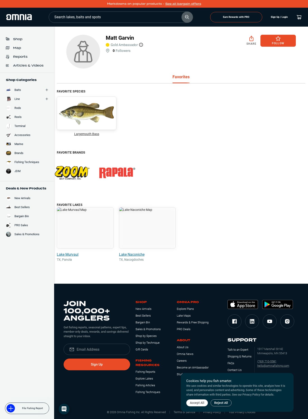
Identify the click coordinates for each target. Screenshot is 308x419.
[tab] (181, 77)
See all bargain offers (183, 4)
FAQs (231, 363)
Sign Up (97, 364)
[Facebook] (234, 321)
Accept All (197, 403)
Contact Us (235, 370)
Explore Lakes (144, 378)
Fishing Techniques (148, 392)
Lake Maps (184, 315)
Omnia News (185, 354)
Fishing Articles (145, 385)
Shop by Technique (148, 342)
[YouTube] (270, 321)
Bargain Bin (143, 322)
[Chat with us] (64, 409)
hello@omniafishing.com (273, 365)
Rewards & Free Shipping (193, 322)
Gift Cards (142, 349)
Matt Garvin (120, 38)
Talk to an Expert (238, 349)
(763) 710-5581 (266, 361)
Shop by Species (146, 336)
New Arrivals (144, 309)
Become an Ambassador (193, 367)
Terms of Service (184, 412)
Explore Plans (185, 309)
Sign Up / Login (279, 17)
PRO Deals (184, 329)
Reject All (221, 403)
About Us (182, 347)
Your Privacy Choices (242, 412)
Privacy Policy (212, 412)
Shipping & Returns (240, 356)
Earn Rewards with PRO (236, 17)
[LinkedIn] (252, 321)
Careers (182, 360)
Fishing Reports (145, 371)
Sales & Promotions (148, 329)
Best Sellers (143, 315)
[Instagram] (287, 321)
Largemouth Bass (86, 134)
